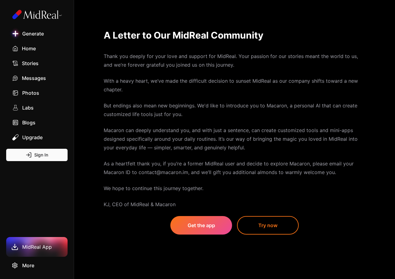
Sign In (41, 154)
